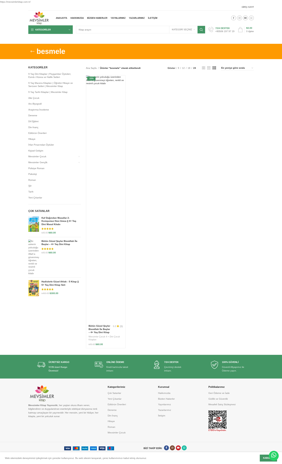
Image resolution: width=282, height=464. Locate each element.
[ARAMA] (201, 29)
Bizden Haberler (166, 398)
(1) (121, 326)
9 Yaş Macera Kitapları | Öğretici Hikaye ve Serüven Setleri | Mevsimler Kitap (50, 85)
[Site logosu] (39, 17)
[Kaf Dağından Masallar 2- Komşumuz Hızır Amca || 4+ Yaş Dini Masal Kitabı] (33, 225)
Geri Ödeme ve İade (219, 393)
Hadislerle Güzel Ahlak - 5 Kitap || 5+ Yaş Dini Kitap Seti (60, 283)
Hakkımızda (164, 393)
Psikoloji (32, 174)
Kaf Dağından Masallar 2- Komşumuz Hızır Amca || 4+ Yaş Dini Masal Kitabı (58, 221)
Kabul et (268, 458)
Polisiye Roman (36, 168)
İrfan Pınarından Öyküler (41, 144)
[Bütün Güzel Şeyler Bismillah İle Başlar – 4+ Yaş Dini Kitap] (33, 257)
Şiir (30, 185)
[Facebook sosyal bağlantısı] (233, 17)
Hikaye (31, 139)
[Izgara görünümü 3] (208, 68)
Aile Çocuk (33, 98)
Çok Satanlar (114, 393)
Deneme (32, 115)
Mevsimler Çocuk (37, 156)
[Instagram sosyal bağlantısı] (239, 17)
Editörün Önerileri (37, 133)
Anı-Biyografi (35, 103)
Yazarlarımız (164, 410)
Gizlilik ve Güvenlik (218, 398)
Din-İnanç (33, 127)
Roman (32, 180)
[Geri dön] (32, 51)
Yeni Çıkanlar (35, 197)
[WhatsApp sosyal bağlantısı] (251, 17)
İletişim (161, 415)
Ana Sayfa (91, 68)
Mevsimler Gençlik (37, 162)
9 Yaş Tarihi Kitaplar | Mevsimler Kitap (47, 92)
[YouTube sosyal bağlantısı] (245, 17)
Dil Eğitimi (33, 121)
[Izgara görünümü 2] (203, 68)
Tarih (30, 191)
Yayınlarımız (164, 404)
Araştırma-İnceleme (38, 109)
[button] (274, 456)
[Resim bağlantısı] (217, 421)
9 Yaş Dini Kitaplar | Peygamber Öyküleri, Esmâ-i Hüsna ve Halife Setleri (49, 76)
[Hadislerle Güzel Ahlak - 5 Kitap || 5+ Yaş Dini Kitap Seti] (33, 288)
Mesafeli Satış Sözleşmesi (222, 404)
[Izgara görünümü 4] (214, 68)
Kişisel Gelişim (35, 150)
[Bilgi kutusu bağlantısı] (221, 29)
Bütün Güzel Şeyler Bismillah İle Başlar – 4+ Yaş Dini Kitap (59, 243)
